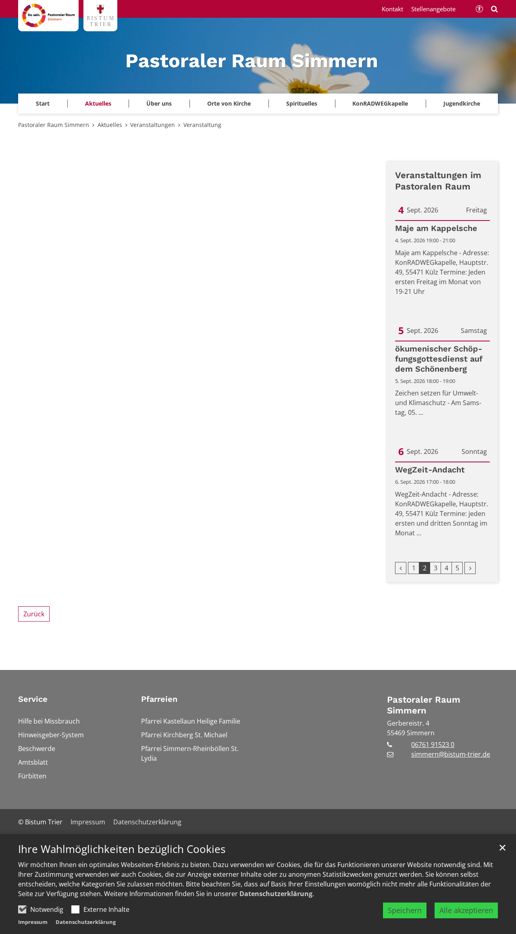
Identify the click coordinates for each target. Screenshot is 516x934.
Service (33, 699)
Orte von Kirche (229, 103)
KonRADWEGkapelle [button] (380, 103)
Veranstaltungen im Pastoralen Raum (438, 180)
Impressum (33, 922)
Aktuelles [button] (98, 103)
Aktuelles (110, 125)
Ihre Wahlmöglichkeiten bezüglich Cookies (121, 849)
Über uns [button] (159, 103)
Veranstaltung (202, 125)
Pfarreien (159, 699)
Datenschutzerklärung (275, 893)
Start (43, 103)
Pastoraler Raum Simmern (53, 125)
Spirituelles (301, 103)
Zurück (33, 613)
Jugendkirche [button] (461, 103)
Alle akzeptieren (466, 910)
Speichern (405, 910)
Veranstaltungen (152, 125)
